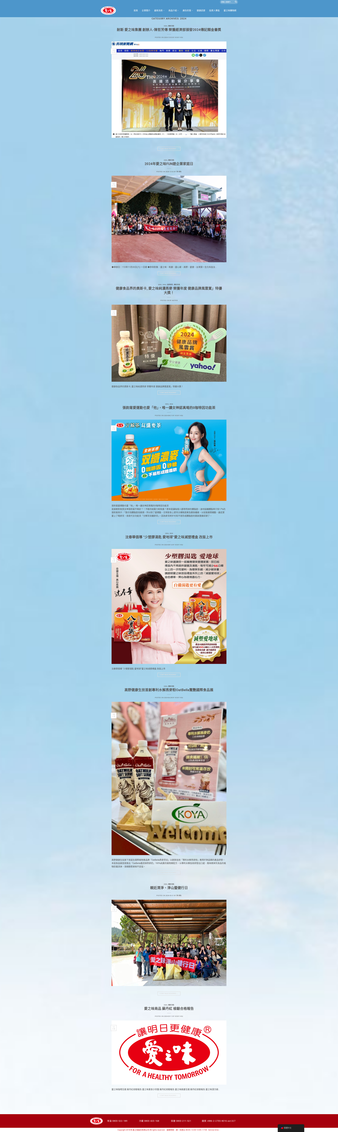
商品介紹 (172, 10)
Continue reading (169, 149)
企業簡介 (146, 10)
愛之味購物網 (230, 10)
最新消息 (158, 10)
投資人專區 (214, 10)
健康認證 (201, 10)
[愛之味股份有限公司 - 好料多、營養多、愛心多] (108, 10)
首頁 (136, 10)
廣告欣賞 (187, 10)
